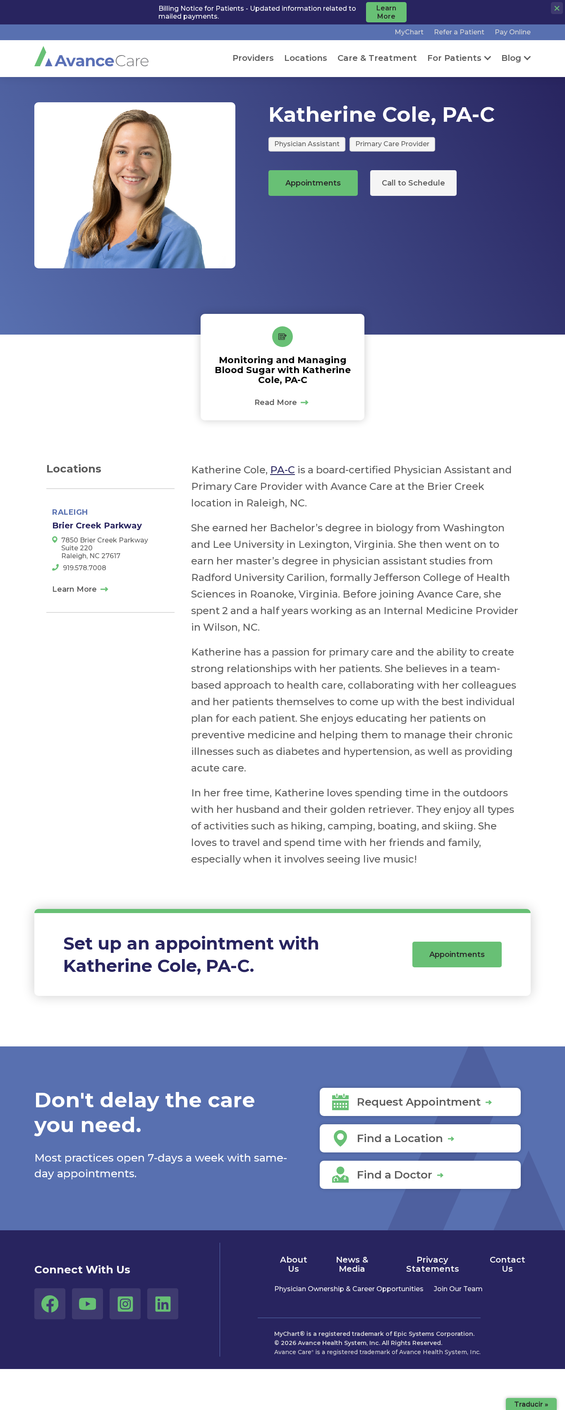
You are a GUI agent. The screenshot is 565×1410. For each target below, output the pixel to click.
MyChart (409, 32)
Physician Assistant (307, 144)
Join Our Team (458, 1289)
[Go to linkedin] (162, 1303)
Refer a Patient (459, 32)
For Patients (454, 58)
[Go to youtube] (87, 1303)
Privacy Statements (432, 1264)
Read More (275, 402)
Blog (511, 58)
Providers (253, 58)
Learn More (74, 589)
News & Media (352, 1264)
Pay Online (513, 32)
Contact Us (507, 1264)
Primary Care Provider (392, 144)
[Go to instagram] (125, 1303)
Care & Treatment (377, 58)
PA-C (282, 470)
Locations (305, 58)
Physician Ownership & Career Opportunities (349, 1289)
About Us (293, 1264)
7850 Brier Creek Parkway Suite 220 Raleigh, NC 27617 (104, 548)
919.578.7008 (84, 568)
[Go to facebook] (49, 1303)
